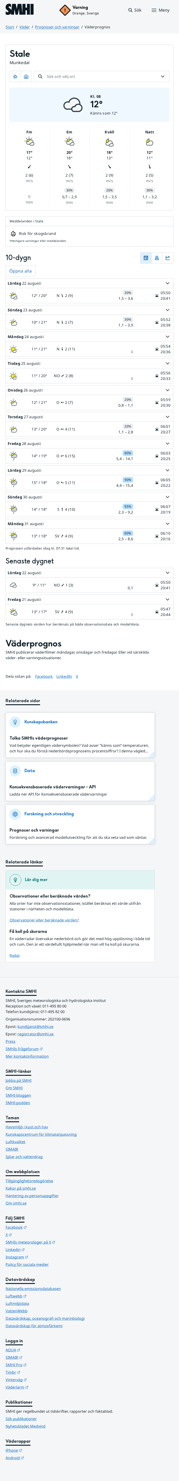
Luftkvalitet (15, 1141)
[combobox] (101, 76)
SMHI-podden (18, 1102)
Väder (24, 27)
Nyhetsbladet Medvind (25, 1426)
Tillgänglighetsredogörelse (29, 1180)
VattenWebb (17, 1310)
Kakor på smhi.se (21, 1188)
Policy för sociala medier (27, 1264)
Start (10, 27)
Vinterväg (39, 1379)
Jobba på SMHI (18, 1080)
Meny (164, 10)
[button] (134, 10)
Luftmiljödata (17, 1303)
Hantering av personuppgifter (32, 1195)
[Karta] (156, 257)
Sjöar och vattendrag (24, 1156)
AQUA (36, 1350)
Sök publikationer (21, 1418)
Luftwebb (39, 1296)
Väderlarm (40, 1387)
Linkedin (38, 1249)
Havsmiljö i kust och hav (27, 1126)
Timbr (36, 1372)
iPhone (37, 1450)
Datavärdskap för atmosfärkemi (34, 1325)
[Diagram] (167, 257)
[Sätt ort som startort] (26, 76)
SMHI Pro (39, 1364)
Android (38, 1457)
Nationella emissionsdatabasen (33, 1288)
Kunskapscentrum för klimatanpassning (41, 1134)
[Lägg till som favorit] (15, 76)
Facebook (44, 676)
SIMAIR (12, 1149)
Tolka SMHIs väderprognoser (39, 738)
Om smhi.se (16, 1203)
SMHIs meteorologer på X (53, 1242)
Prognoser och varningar (57, 27)
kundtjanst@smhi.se (35, 1026)
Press (10, 1041)
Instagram (40, 1257)
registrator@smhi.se (35, 1034)
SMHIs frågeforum (47, 1048)
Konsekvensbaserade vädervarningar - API (53, 787)
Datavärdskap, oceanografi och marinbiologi (45, 1318)
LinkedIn (64, 676)
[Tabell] (145, 257)
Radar (15, 955)
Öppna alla (20, 271)
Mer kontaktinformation (27, 1056)
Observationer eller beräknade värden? (44, 920)
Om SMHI (14, 1087)
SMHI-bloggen (18, 1095)
